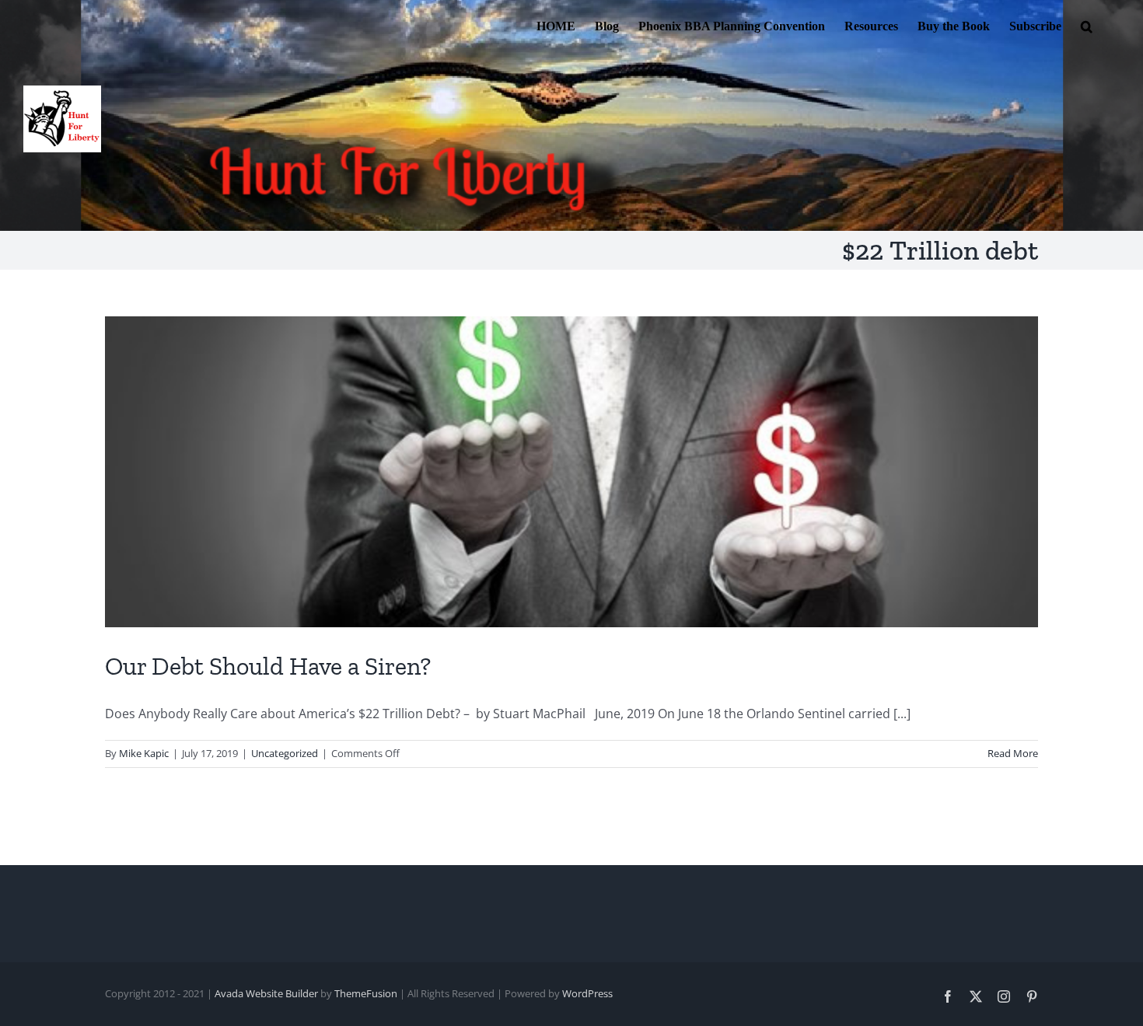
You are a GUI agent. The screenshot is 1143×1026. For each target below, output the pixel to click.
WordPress (587, 993)
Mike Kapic (144, 753)
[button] (1086, 25)
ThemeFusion (365, 993)
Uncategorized (284, 753)
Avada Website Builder (266, 993)
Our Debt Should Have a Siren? (268, 666)
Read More (1012, 753)
